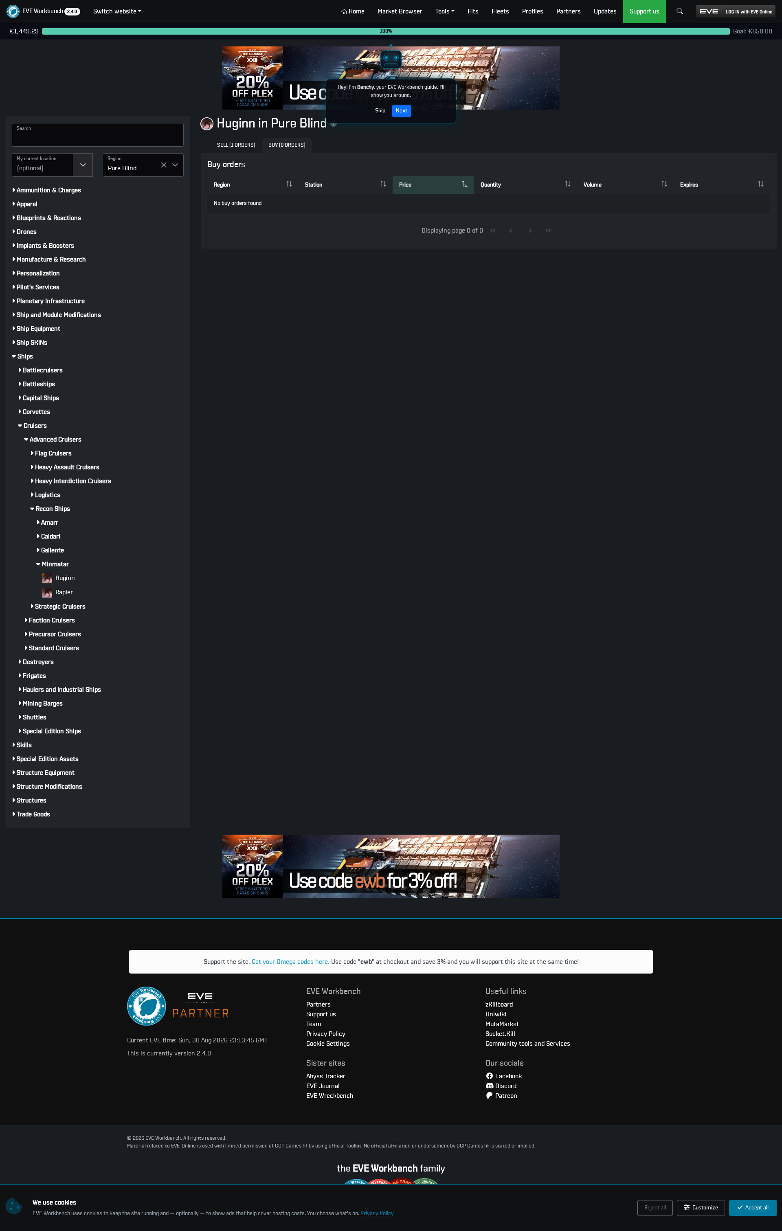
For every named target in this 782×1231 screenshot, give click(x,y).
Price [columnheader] (405, 185)
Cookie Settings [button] (328, 1043)
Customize (704, 1208)
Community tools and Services (527, 1043)
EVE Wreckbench (330, 1096)
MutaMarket (502, 1024)
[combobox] (42, 165)
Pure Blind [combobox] (122, 168)
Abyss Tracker (325, 1076)
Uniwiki (495, 1014)
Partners (318, 1004)
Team (313, 1024)
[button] (43, 11)
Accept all (756, 1208)
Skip (380, 111)
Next (401, 111)
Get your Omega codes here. (290, 961)
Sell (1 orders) (236, 145)
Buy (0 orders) (286, 145)
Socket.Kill (500, 1034)
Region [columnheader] (222, 185)
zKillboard (499, 1004)
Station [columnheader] (313, 185)
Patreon (505, 1096)
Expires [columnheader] (689, 185)
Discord (505, 1086)
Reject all (655, 1208)
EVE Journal (323, 1086)
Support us (321, 1014)
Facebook (508, 1076)
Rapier (63, 592)
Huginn (64, 578)
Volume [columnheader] (593, 185)
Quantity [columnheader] (491, 185)
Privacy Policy (377, 1213)
